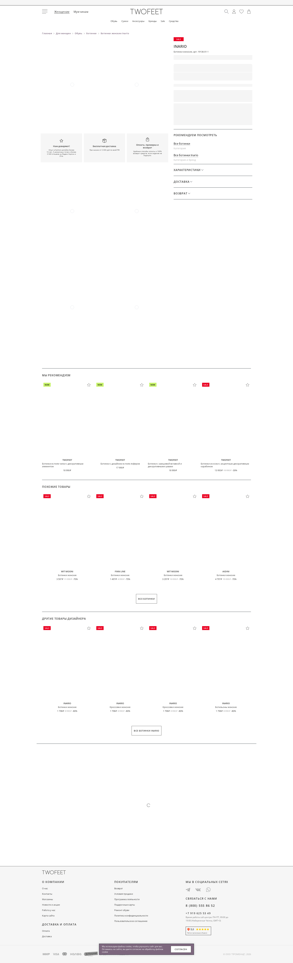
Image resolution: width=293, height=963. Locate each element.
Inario (180, 46)
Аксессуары (138, 21)
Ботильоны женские (226, 707)
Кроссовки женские (120, 707)
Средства (173, 21)
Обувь (114, 21)
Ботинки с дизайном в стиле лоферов (120, 463)
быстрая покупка (192, 120)
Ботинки (91, 33)
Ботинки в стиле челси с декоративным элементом (62, 465)
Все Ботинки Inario (146, 730)
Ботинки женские (67, 575)
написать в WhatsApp (232, 120)
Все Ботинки (146, 598)
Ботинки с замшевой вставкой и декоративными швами (165, 465)
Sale (163, 21)
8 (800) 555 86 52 (200, 906)
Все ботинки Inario (186, 155)
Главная (47, 33)
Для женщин (63, 33)
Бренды (153, 21)
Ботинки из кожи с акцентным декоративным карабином (225, 465)
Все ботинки (182, 143)
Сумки (124, 21)
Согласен (181, 949)
